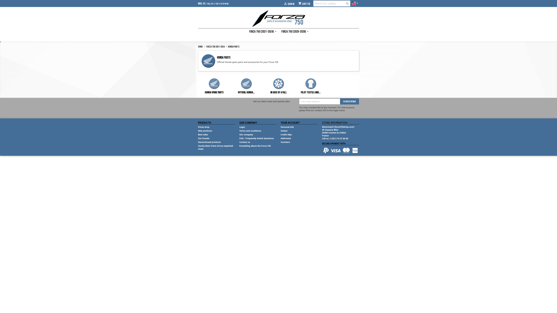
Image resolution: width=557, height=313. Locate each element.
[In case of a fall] (278, 84)
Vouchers (285, 142)
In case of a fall (278, 92)
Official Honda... (246, 92)
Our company (246, 134)
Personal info (287, 127)
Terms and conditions (250, 130)
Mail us (201, 3)
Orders (284, 130)
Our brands (203, 138)
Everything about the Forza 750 (255, 145)
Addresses (286, 138)
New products (205, 130)
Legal (242, 127)
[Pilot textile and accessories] (311, 84)
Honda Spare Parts (214, 92)
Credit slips (286, 134)
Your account (290, 122)
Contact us (244, 142)
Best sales (203, 134)
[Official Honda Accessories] (246, 84)
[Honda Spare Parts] (214, 84)
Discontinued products (209, 142)
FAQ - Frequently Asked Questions (256, 138)
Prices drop (203, 127)
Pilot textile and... (311, 92)
